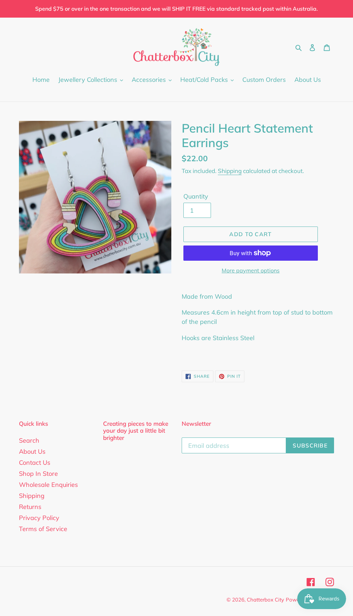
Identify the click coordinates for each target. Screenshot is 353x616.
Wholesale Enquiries (48, 485)
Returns (30, 507)
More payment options (251, 270)
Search (29, 440)
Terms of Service (43, 529)
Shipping (230, 170)
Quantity (195, 196)
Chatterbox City (265, 599)
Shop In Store (38, 474)
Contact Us (34, 462)
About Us (32, 451)
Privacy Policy (39, 518)
